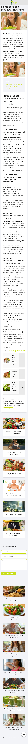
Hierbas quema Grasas (17, 351)
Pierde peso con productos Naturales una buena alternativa (14, 86)
